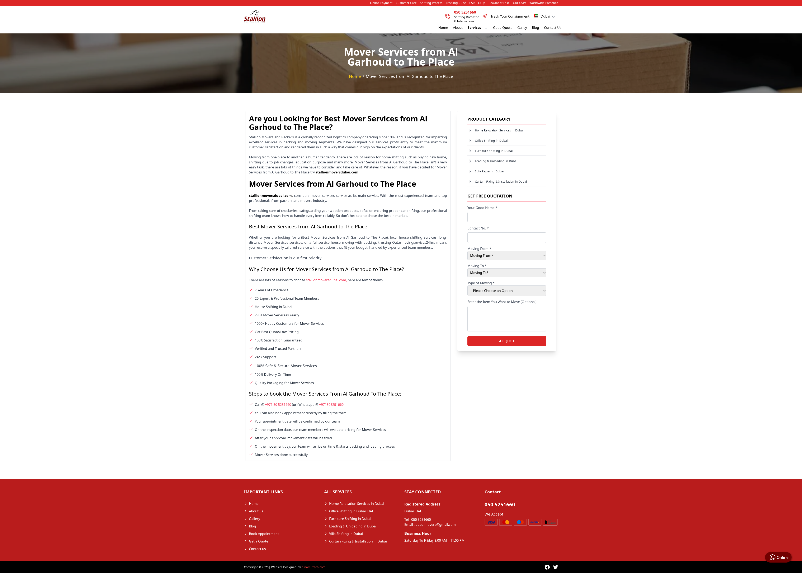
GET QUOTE (506, 341)
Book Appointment (264, 533)
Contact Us (552, 27)
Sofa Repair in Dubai (489, 171)
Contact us (257, 548)
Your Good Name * (482, 207)
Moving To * (477, 266)
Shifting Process (431, 3)
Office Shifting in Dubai (491, 141)
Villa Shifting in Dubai (346, 533)
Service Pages (340, 548)
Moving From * (479, 248)
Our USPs (519, 3)
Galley (522, 27)
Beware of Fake (499, 3)
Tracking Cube (456, 3)
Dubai (545, 16)
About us (256, 511)
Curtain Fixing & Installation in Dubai (501, 181)
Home (443, 27)
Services (474, 27)
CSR (472, 3)
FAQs (481, 3)
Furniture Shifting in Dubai (494, 151)
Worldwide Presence (543, 3)
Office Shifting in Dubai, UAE (351, 511)
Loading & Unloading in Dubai (496, 161)
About (458, 27)
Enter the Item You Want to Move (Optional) (502, 301)
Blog (535, 27)
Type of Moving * (481, 283)
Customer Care (406, 3)
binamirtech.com (313, 567)
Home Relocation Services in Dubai (499, 130)
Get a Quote (502, 27)
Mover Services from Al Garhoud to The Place (409, 76)
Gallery (254, 518)
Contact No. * (478, 228)
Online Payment (381, 3)
